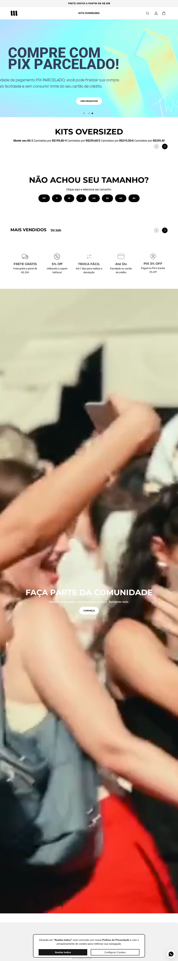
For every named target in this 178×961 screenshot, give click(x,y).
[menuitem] (89, 13)
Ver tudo (56, 230)
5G (134, 198)
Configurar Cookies (115, 952)
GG (94, 198)
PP (44, 198)
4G (120, 198)
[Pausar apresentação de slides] (84, 113)
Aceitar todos (63, 952)
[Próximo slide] (165, 146)
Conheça (89, 610)
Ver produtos (89, 105)
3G (107, 198)
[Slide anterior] (156, 146)
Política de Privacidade (115, 940)
